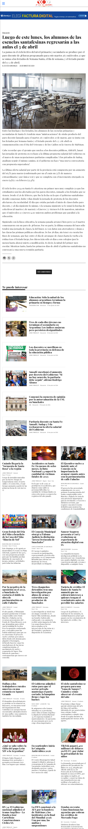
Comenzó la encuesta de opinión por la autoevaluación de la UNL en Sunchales (47, 399)
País (49, 704)
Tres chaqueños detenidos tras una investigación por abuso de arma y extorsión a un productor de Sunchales (42, 594)
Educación (6, 33)
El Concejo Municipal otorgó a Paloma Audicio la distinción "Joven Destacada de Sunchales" (44, 537)
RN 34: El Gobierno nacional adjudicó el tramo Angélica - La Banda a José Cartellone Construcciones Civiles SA (13, 814)
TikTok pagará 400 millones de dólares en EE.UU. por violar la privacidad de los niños (72, 751)
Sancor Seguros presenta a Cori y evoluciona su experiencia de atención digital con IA (72, 538)
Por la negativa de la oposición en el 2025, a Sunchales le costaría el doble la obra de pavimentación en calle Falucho (14, 594)
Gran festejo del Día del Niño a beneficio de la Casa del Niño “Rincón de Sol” (13, 535)
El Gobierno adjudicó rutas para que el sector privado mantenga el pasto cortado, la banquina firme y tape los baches (43, 691)
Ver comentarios (44, 272)
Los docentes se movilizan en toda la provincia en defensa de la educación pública (46, 349)
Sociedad (4, 545)
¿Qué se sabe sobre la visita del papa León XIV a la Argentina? (14, 748)
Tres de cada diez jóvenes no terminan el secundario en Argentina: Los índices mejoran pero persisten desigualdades (47, 326)
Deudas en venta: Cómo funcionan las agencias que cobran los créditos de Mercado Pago (72, 812)
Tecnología (67, 760)
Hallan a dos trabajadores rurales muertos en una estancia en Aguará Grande (14, 689)
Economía (75, 549)
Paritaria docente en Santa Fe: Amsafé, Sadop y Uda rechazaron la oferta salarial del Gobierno (46, 425)
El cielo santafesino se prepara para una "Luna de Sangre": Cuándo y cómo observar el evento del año (73, 690)
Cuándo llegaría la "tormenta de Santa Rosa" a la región (13, 466)
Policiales (45, 607)
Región (45, 481)
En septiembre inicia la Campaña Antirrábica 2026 (43, 748)
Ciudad (82, 483)
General (15, 473)
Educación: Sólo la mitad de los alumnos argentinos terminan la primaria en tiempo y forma (47, 300)
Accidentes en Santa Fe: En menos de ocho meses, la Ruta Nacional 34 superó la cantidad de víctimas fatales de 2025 (44, 470)
